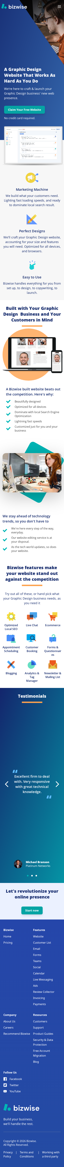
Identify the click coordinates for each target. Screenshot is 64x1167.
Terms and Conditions (27, 1154)
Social (37, 967)
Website (38, 936)
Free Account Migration (41, 1053)
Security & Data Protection (43, 1042)
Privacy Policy (8, 1154)
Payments (39, 1004)
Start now (32, 910)
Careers (8, 1027)
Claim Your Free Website (24, 110)
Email (36, 949)
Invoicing (39, 998)
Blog (36, 1062)
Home (7, 936)
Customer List (42, 942)
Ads (35, 986)
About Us (9, 1021)
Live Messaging (43, 979)
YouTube (15, 1091)
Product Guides (43, 1034)
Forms (37, 955)
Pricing (7, 942)
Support (38, 1027)
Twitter (14, 1085)
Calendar (39, 973)
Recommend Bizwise (16, 1034)
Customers (40, 1021)
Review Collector (43, 992)
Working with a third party (51, 1154)
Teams (37, 961)
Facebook (16, 1079)
